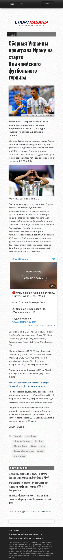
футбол (38, 441)
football (18, 436)
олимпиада (19, 456)
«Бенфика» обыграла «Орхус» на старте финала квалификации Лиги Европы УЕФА (29, 475)
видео (40, 451)
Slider (33, 446)
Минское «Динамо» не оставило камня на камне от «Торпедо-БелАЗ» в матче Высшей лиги (30, 499)
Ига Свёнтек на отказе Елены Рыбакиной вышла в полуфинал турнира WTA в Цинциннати (28, 486)
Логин (48, 511)
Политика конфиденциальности (25, 534)
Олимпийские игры (24, 451)
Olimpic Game (20, 446)
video (42, 446)
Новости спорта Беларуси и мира (26, 538)
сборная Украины (22, 441)
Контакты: (14, 530)
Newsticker (30, 436)
